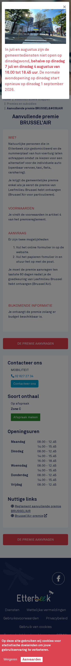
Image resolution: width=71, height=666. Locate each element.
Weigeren (10, 659)
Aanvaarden (31, 659)
